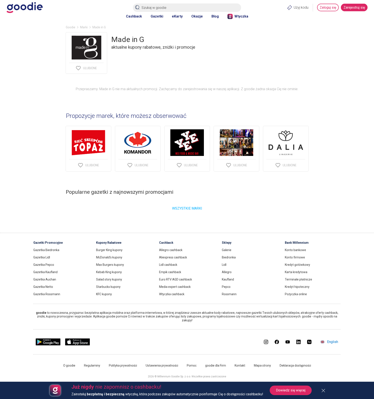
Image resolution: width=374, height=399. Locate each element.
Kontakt (240, 365)
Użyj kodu (301, 7)
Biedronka (229, 257)
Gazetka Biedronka (46, 250)
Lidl (224, 264)
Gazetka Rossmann (46, 294)
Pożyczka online (296, 294)
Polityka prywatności (123, 365)
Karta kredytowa (296, 272)
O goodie (69, 365)
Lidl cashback (168, 264)
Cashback (134, 16)
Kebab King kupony (109, 272)
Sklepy (226, 242)
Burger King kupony (109, 250)
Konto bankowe (295, 250)
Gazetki (157, 16)
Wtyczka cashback (171, 294)
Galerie (226, 250)
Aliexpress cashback (173, 257)
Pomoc (192, 365)
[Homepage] (24, 7)
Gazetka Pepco (43, 264)
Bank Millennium (297, 242)
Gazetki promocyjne (48, 242)
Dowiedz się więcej (290, 390)
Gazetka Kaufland (45, 272)
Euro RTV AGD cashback (175, 279)
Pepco (226, 286)
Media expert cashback (175, 286)
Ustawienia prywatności (162, 365)
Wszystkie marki (187, 208)
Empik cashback (170, 272)
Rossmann (229, 294)
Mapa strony (262, 365)
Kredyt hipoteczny (297, 286)
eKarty (177, 16)
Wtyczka (241, 16)
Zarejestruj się (354, 7)
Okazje (197, 16)
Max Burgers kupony (110, 264)
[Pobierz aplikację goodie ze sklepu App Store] (77, 344)
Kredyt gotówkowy (297, 264)
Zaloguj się (328, 7)
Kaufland (228, 279)
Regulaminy (92, 365)
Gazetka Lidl (41, 257)
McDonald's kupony (109, 257)
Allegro (227, 272)
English (332, 342)
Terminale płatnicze (298, 279)
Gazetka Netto (43, 286)
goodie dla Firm (215, 365)
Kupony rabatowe (108, 242)
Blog (215, 16)
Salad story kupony (109, 279)
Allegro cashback (170, 250)
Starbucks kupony (108, 286)
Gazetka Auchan (44, 279)
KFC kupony (104, 294)
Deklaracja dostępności (295, 365)
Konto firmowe (295, 257)
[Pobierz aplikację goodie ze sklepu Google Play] (48, 344)
